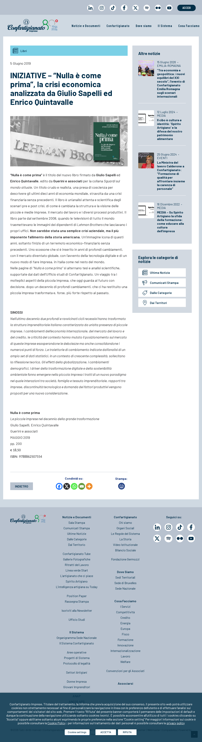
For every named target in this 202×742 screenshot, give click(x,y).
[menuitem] (90, 11)
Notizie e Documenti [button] (86, 26)
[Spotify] (168, 538)
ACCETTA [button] (105, 732)
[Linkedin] (157, 527)
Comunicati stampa (164, 282)
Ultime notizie (160, 272)
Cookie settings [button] (77, 732)
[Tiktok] (180, 527)
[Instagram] (168, 527)
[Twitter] (157, 538)
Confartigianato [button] (118, 26)
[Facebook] (59, 486)
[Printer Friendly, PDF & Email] (121, 488)
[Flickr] (180, 538)
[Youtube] (191, 538)
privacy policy (175, 723)
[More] (89, 486)
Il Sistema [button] (165, 26)
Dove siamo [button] (144, 26)
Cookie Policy (56, 723)
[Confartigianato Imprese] (32, 26)
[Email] (81, 486)
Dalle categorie (161, 293)
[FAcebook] (191, 527)
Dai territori (158, 303)
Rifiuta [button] (127, 732)
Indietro (21, 486)
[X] (66, 486)
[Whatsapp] (74, 486)
